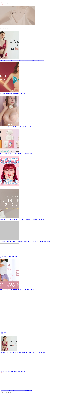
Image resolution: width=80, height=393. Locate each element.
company (2, 330)
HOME (2, 4)
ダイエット (2, 334)
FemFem (2, 2)
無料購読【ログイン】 (3, 332)
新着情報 (2, 333)
